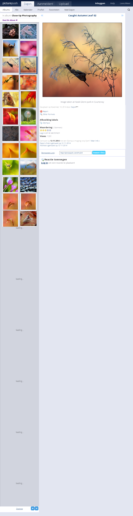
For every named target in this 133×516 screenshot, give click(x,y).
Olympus (46, 123)
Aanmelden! (45, 4)
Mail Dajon (70, 9)
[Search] (128, 9)
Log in (42, 133)
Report (45, 111)
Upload (64, 4)
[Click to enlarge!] (82, 59)
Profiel (41, 9)
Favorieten (54, 9)
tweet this (99, 152)
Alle (16, 9)
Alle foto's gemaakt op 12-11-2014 (53, 145)
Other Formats (48, 114)
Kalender (28, 9)
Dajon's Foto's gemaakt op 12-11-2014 (55, 143)
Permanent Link (47, 152)
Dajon (27, 4)
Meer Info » (95, 141)
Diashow (19, 508)
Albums (6, 9)
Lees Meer (125, 3)
